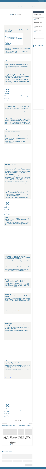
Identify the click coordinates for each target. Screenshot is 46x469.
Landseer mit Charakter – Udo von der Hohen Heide (34, 6)
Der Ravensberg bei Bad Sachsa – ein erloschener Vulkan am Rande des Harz (21, 439)
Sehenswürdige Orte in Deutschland (6, 6)
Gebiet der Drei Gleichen (23, 25)
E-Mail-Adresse (14, 460)
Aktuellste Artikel (13, 6)
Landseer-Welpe (13, 373)
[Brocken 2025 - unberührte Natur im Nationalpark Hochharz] (17, 353)
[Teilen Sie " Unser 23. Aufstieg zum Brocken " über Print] (18, 420)
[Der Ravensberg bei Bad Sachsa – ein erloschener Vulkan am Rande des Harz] (21, 432)
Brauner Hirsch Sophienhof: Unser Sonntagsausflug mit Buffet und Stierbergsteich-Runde (38, 14)
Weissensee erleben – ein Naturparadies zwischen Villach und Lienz (38, 22)
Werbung (6, 60)
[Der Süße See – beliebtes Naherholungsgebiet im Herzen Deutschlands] (6, 432)
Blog (25, 6)
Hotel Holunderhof (36, 18)
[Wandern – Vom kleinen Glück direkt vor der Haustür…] (28, 432)
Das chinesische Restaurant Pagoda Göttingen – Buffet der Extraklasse (38, 26)
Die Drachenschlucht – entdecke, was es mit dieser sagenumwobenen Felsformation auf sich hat (13, 440)
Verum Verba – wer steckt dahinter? (20, 6)
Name (3, 460)
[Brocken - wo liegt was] (17, 400)
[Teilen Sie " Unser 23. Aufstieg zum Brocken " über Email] (17, 420)
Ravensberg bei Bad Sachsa (9, 26)
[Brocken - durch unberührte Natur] (17, 247)
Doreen (13, 14)
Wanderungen (19, 14)
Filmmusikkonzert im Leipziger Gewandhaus (37, 30)
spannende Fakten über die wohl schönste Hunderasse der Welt (21, 374)
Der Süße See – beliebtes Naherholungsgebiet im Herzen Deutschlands (6, 439)
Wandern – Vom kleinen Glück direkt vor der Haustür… (28, 438)
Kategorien (34, 37)
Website (23, 460)
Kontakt (42, 6)
